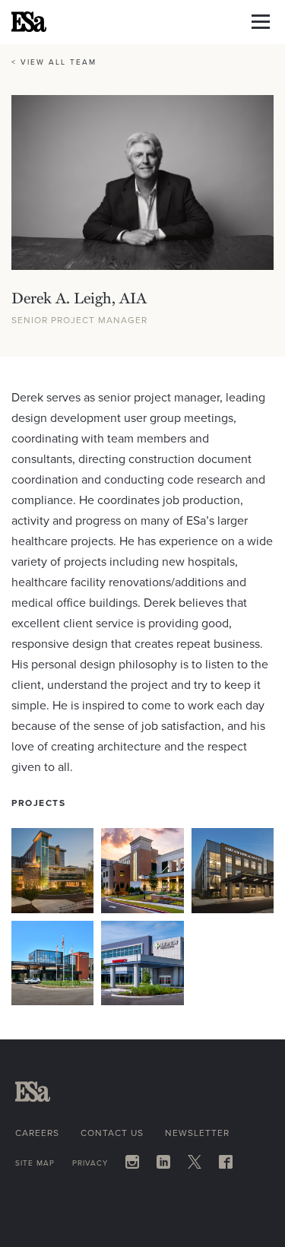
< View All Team (54, 62)
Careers (37, 1133)
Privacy (90, 1163)
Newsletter (197, 1133)
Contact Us (112, 1133)
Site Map (35, 1163)
